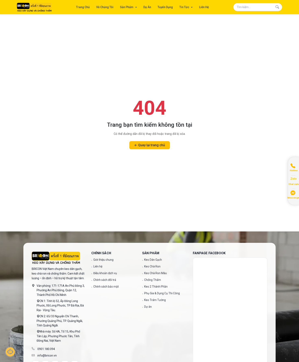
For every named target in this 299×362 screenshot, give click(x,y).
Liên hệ (97, 266)
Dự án (148, 307)
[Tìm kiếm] (277, 7)
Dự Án (147, 7)
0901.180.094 (46, 349)
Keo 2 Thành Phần (156, 286)
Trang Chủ (83, 7)
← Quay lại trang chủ (149, 145)
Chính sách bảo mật (106, 286)
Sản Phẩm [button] (127, 7)
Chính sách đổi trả (104, 279)
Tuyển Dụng (165, 7)
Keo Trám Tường (155, 300)
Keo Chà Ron (152, 266)
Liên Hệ (204, 7)
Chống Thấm (152, 279)
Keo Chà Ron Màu (155, 273)
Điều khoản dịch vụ (105, 273)
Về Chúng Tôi (104, 7)
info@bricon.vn (47, 355)
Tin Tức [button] (184, 7)
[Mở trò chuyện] (10, 352)
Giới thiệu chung (103, 259)
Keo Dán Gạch (153, 259)
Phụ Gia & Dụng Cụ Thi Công (162, 293)
